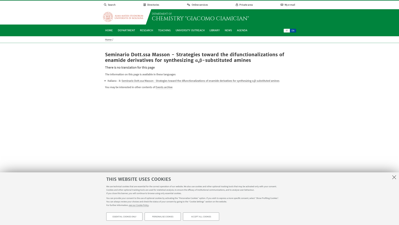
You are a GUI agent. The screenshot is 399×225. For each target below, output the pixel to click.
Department (126, 30)
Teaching (164, 30)
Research (146, 30)
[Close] (394, 177)
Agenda (242, 30)
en (293, 30)
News (228, 30)
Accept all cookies (201, 216)
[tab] (287, 30)
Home (109, 30)
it (287, 30)
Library (214, 30)
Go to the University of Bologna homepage (123, 16)
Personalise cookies (162, 216)
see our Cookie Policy (139, 205)
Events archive (164, 87)
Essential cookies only (124, 216)
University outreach (190, 30)
